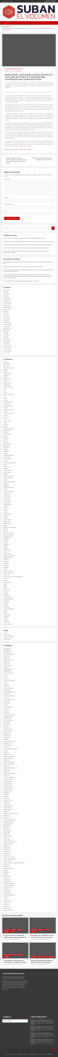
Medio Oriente (6, 521)
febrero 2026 (6, 299)
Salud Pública (6, 590)
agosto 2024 (6, 330)
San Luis (5, 592)
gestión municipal (7, 470)
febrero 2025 (6, 318)
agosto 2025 (6, 309)
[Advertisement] (15, 1003)
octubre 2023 (6, 349)
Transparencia (6, 614)
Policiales (5, 567)
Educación (6, 438)
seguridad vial (6, 595)
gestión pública (7, 472)
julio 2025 (5, 311)
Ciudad (5, 398)
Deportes (5, 426)
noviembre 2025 (7, 303)
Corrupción (6, 417)
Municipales (6, 538)
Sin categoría (6, 601)
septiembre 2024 (7, 328)
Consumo (5, 411)
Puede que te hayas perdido (13, 915)
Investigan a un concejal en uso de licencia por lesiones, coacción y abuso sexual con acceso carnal (28, 241)
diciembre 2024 (7, 322)
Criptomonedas (7, 421)
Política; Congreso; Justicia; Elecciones (13, 576)
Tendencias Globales (8, 609)
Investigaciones (7, 504)
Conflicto (5, 407)
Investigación (6, 502)
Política (20, 69)
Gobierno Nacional (8, 478)
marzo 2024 (6, 339)
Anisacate (5, 375)
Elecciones (6, 442)
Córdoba (5, 415)
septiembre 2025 (7, 307)
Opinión (5, 552)
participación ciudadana (9, 555)
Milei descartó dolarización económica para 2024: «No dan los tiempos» (42, 158)
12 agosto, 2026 (7, 964)
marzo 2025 (6, 317)
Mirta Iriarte (6, 281)
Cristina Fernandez (13, 149)
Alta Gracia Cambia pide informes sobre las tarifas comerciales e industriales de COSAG (25, 248)
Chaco (5, 388)
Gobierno (5, 474)
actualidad (5, 362)
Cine (4, 396)
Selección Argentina (8, 597)
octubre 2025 (6, 305)
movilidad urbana (7, 536)
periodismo (6, 561)
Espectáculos (6, 457)
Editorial (5, 436)
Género (5, 466)
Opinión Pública (7, 554)
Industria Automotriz (8, 487)
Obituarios (5, 548)
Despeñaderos (7, 430)
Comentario (7, 179)
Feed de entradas (7, 635)
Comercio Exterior (7, 402)
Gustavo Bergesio (16, 71)
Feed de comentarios (8, 637)
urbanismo (6, 620)
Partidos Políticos (7, 557)
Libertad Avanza (7, 514)
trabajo (5, 612)
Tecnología (6, 607)
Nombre (6, 197)
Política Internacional (8, 573)
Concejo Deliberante (8, 406)
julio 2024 (5, 332)
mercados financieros (8, 533)
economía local (7, 434)
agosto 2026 (6, 290)
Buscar (53, 228)
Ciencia (5, 392)
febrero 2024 (6, 341)
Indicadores (6, 485)
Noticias (5, 546)
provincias (5, 580)
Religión (5, 586)
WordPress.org (7, 639)
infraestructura (7, 493)
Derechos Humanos (8, 428)
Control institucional (8, 413)
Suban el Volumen (17, 1054)
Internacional (6, 499)
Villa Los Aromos (7, 624)
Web (5, 211)
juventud (5, 510)
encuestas (6, 451)
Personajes (6, 565)
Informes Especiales (8, 491)
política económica (8, 571)
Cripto (4, 419)
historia (5, 480)
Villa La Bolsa (6, 622)
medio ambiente (7, 519)
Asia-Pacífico (6, 379)
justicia (5, 508)
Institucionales (7, 497)
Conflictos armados (8, 409)
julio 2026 (5, 292)
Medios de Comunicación (9, 527)
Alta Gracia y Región (8, 368)
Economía (5, 432)
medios (5, 525)
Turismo (5, 618)
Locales (5, 518)
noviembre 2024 (7, 324)
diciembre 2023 (7, 345)
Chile (4, 390)
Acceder (5, 633)
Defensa (5, 425)
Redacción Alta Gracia (44, 939)
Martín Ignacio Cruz (43, 964)
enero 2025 (6, 320)
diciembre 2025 (7, 301)
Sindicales (5, 603)
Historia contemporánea (9, 481)
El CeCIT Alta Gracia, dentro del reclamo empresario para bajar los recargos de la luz (24, 238)
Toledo (5, 611)
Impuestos (6, 483)
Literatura (5, 516)
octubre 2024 (6, 326)
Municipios (6, 540)
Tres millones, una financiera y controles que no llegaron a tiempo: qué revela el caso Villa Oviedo (27, 244)
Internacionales (7, 500)
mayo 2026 (6, 294)
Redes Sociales (7, 582)
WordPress (50, 1054)
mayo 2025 (6, 313)
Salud (4, 588)
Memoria (5, 529)
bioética (5, 381)
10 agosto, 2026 (34, 964)
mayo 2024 (6, 336)
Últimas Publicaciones (38, 1017)
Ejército (5, 440)
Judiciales (7, 69)
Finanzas (5, 461)
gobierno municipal (8, 476)
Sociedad (5, 605)
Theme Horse (32, 1054)
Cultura (5, 423)
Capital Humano (7, 383)
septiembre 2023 (7, 351)
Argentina (5, 377)
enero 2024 (6, 343)
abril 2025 (5, 315)
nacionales (26, 149)
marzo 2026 (6, 298)
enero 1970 (6, 353)
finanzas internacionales (9, 462)
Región (5, 584)
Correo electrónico (9, 204)
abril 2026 (5, 296)
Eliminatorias (6, 445)
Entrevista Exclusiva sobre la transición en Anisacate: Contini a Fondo (25, 266)
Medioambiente (7, 523)
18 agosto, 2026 (34, 939)
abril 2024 (5, 337)
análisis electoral (7, 373)
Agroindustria (6, 364)
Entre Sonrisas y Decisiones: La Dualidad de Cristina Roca (25, 281)
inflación (5, 489)
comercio (5, 400)
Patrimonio (6, 559)
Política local (6, 574)
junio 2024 (5, 334)
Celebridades (6, 385)
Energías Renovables (8, 455)
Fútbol (4, 464)
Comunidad (6, 404)
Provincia (5, 578)
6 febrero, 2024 (7, 71)
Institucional (6, 495)
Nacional (5, 542)
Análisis (5, 371)
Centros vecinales (7, 387)
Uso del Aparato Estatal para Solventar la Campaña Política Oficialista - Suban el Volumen (25, 274)
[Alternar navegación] (4, 23)
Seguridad (5, 593)
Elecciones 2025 (7, 443)
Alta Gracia (6, 366)
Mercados (5, 531)
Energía (5, 453)
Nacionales (14, 69)
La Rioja (5, 512)
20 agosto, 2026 (7, 939)
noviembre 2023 (7, 347)
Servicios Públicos (7, 599)
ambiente (5, 369)
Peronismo (6, 563)
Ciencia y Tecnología (8, 394)
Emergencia (6, 447)
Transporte (6, 616)
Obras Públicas (7, 550)
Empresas (5, 449)
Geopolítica (6, 468)
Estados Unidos (7, 459)
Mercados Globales (8, 535)
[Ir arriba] (54, 1050)
